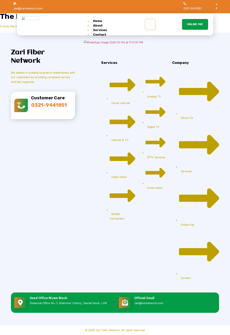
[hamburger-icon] (150, 24)
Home (97, 21)
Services (100, 30)
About (98, 25)
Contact (99, 34)
